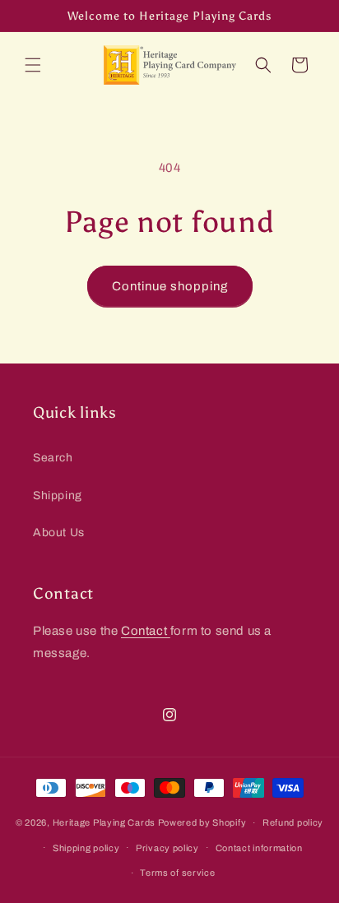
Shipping (57, 495)
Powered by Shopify (202, 822)
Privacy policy (167, 848)
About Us (59, 532)
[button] (33, 65)
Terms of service (177, 873)
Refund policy (292, 822)
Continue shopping (170, 286)
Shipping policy (86, 848)
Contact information (259, 848)
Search (53, 458)
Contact (145, 630)
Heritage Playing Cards (104, 822)
